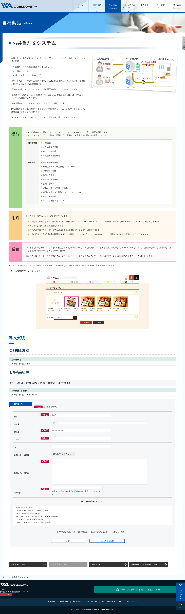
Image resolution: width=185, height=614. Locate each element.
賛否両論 (77, 602)
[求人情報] (145, 6)
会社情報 (64, 602)
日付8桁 (17, 493)
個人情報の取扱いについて (92, 501)
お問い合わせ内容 (21, 473)
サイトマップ (132, 602)
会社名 (17, 424)
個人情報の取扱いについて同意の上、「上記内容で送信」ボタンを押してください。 (92, 532)
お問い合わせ (91, 602)
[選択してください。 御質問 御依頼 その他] (63, 454)
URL (16, 448)
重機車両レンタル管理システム (144, 565)
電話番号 (17, 432)
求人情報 (51, 602)
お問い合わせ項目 (21, 455)
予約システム (96, 565)
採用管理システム (18, 565)
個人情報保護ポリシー (111, 602)
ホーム (5, 577)
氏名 (16, 417)
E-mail (16, 440)
